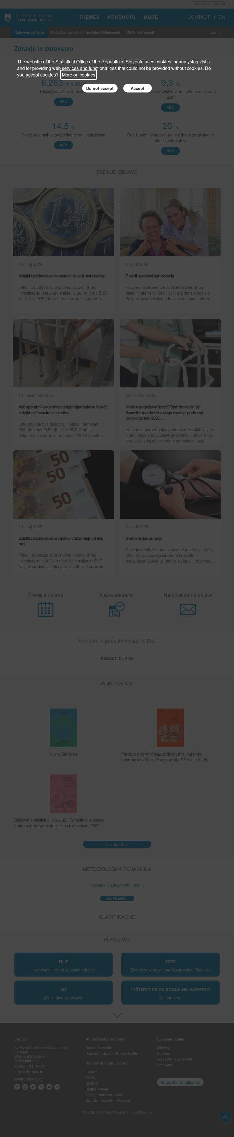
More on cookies (78, 74)
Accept (137, 88)
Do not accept (100, 88)
